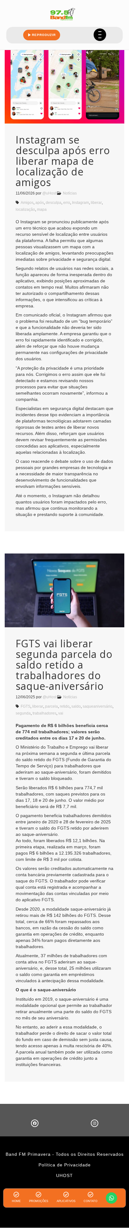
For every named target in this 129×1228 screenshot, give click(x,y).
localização (25, 209)
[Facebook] (35, 1123)
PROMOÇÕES (38, 1201)
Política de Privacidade (65, 1164)
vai (60, 713)
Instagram (80, 202)
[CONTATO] (90, 1194)
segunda (23, 713)
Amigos (27, 202)
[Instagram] (94, 1123)
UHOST (64, 1175)
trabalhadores (44, 713)
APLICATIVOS (66, 1201)
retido (65, 706)
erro (66, 202)
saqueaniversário (97, 706)
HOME (16, 1201)
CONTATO (90, 1201)
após (39, 202)
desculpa (53, 202)
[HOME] (16, 1194)
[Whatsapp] (111, 1198)
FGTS (25, 706)
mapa (42, 209)
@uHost (49, 193)
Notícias (70, 193)
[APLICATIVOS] (66, 1194)
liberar (96, 202)
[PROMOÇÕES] (38, 1194)
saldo (76, 706)
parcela (51, 706)
